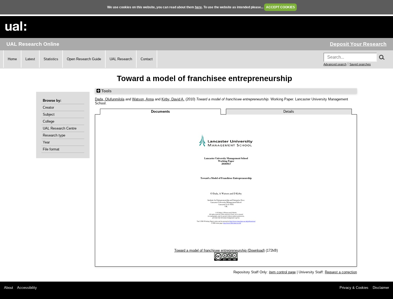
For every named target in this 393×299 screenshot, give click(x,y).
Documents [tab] (160, 111)
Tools (105, 91)
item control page (282, 272)
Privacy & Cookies (354, 288)
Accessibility (27, 288)
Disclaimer (381, 288)
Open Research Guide (84, 59)
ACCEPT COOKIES (280, 7)
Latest (30, 59)
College (48, 121)
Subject (49, 114)
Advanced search (334, 64)
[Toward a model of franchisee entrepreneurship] (226, 246)
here (198, 7)
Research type (54, 135)
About (8, 288)
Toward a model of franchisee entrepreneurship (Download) (219, 250)
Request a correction (341, 272)
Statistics (51, 59)
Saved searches (360, 64)
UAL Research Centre (59, 128)
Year (46, 142)
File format (51, 149)
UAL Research (121, 59)
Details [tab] (288, 111)
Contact (147, 59)
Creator (48, 107)
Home (12, 59)
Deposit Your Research (358, 44)
